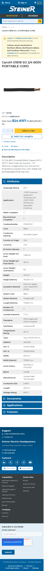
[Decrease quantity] (3, 130)
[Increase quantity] (12, 130)
